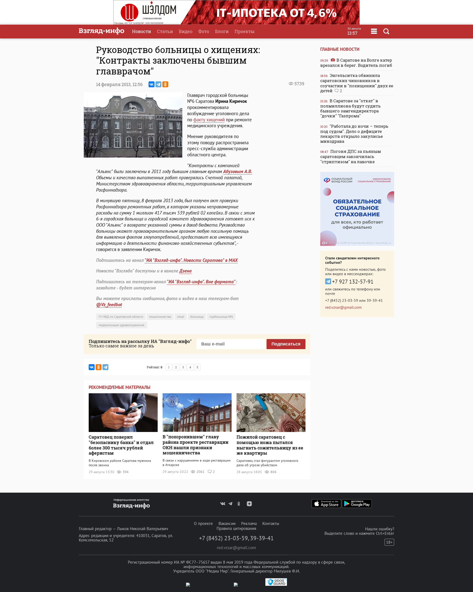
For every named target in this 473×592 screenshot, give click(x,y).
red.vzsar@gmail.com (343, 307)
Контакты (270, 523)
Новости (141, 31)
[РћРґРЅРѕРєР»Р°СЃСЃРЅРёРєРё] (165, 84)
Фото (203, 31)
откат (180, 317)
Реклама (249, 523)
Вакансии (227, 523)
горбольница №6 (221, 317)
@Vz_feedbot (109, 304)
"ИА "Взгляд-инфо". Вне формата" (201, 282)
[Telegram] (158, 84)
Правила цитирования (236, 528)
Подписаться (286, 343)
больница (196, 317)
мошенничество (160, 317)
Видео (185, 31)
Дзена (185, 271)
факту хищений (209, 120)
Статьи (165, 31)
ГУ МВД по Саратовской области (121, 317)
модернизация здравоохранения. (122, 325)
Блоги (222, 31)
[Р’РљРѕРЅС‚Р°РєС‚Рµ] (151, 84)
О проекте (203, 523)
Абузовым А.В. (237, 171)
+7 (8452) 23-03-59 (341, 300)
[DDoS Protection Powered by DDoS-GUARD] (276, 585)
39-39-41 (375, 300)
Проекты (244, 31)
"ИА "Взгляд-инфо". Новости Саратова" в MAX (191, 260)
